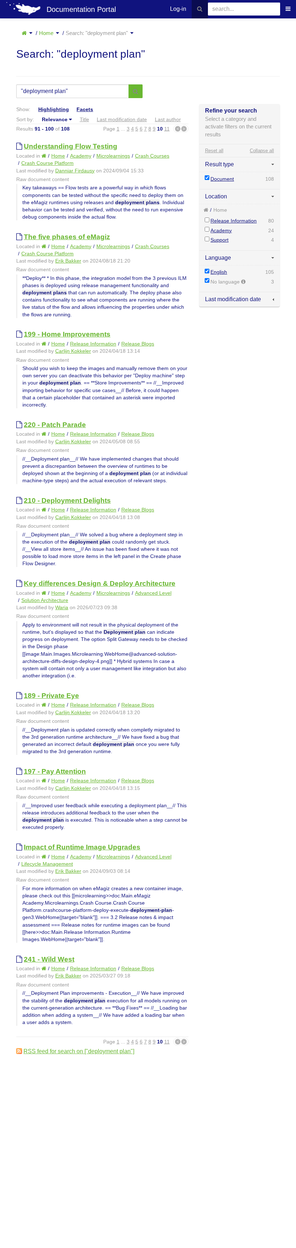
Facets (85, 109)
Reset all (214, 150)
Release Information (233, 221)
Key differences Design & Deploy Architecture (99, 583)
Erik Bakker (68, 261)
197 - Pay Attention (55, 771)
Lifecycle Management (47, 864)
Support (219, 240)
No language (225, 282)
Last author (168, 119)
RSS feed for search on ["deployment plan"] (78, 1051)
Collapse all (262, 150)
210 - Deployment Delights (67, 500)
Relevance (55, 119)
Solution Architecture (44, 600)
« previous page (177, 129)
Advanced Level (153, 593)
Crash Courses (152, 156)
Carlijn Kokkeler (73, 351)
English (218, 272)
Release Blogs (137, 344)
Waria (61, 607)
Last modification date (122, 119)
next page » (184, 129)
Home (46, 33)
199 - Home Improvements (67, 334)
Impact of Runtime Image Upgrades (82, 847)
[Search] (200, 9)
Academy (221, 230)
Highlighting (53, 109)
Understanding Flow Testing (70, 146)
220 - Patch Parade (55, 425)
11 (167, 129)
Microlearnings (113, 156)
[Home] (24, 33)
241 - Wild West (49, 959)
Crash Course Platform (47, 163)
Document (222, 179)
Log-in (178, 9)
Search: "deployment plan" (97, 33)
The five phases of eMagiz (67, 237)
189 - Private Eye (51, 695)
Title (84, 119)
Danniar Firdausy (75, 170)
